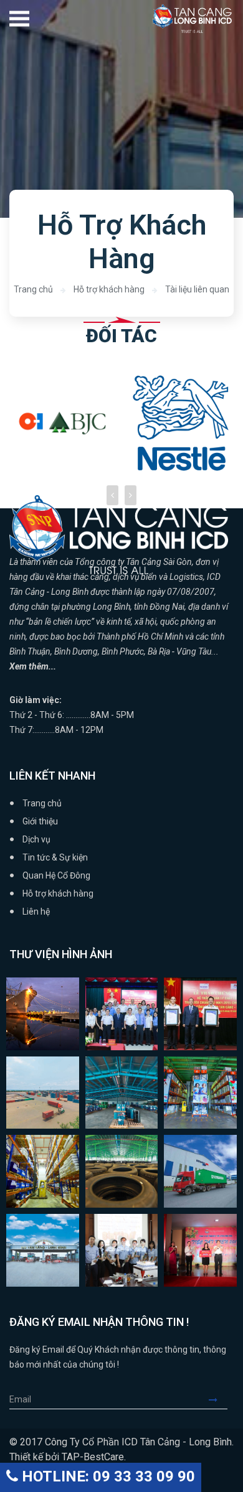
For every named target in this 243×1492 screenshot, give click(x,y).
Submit (218, 1400)
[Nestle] (76, 423)
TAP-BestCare (93, 1457)
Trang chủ (33, 289)
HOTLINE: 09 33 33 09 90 (106, 1476)
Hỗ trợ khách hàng (109, 289)
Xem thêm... (32, 666)
